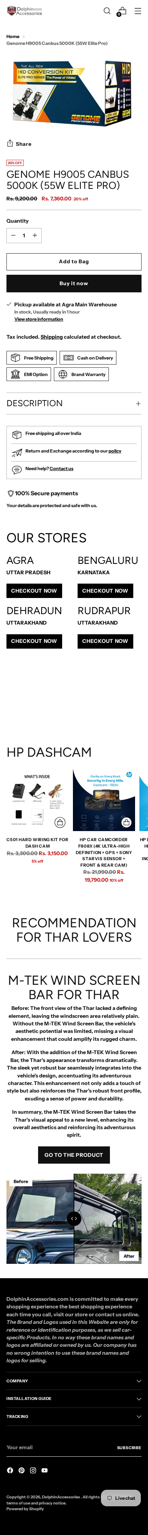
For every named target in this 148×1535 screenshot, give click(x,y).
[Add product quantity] (13, 235)
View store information (38, 319)
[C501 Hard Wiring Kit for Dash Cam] (37, 800)
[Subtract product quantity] (34, 235)
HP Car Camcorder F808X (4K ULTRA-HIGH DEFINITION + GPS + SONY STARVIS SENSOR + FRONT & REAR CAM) (104, 852)
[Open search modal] (107, 11)
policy (114, 451)
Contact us (61, 468)
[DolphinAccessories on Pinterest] (22, 1471)
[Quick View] (60, 822)
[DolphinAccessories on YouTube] (45, 1471)
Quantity (17, 221)
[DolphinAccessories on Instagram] (33, 1471)
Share (24, 144)
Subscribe (129, 1447)
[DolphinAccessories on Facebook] (10, 1471)
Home (12, 36)
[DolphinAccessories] (24, 10)
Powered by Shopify (25, 1508)
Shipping (52, 337)
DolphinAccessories (61, 1496)
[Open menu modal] (137, 11)
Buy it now (74, 283)
